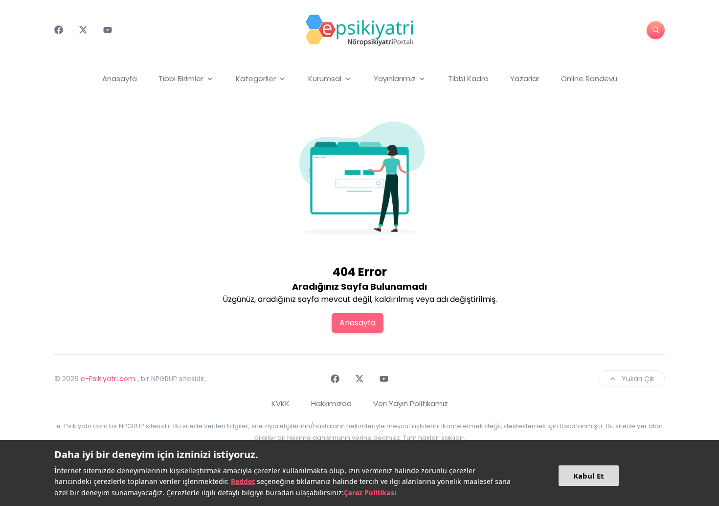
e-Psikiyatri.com (108, 379)
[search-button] (656, 30)
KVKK (280, 403)
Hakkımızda (331, 403)
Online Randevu (589, 78)
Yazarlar (524, 78)
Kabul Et (588, 476)
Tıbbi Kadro (468, 78)
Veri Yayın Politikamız (410, 403)
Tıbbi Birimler (180, 78)
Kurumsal (324, 78)
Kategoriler (256, 78)
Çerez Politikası (370, 492)
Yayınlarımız (395, 78)
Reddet (243, 481)
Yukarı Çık (638, 379)
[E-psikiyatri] (359, 30)
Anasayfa (119, 78)
